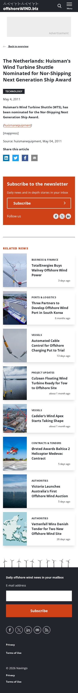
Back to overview (18, 46)
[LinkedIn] (68, 216)
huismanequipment (17, 125)
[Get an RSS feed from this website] (46, 630)
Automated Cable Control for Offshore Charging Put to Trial (48, 345)
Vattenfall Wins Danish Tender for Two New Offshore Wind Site (50, 529)
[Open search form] (59, 6)
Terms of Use (13, 653)
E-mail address (16, 585)
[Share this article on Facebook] (25, 158)
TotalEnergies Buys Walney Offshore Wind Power (49, 270)
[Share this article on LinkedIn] (6, 158)
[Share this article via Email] (34, 158)
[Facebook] (56, 216)
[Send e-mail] (37, 630)
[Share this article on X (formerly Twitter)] (15, 158)
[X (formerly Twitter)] (62, 216)
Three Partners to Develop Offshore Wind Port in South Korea (50, 308)
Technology (13, 91)
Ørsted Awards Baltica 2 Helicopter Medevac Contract (51, 454)
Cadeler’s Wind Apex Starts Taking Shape (47, 418)
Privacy (10, 644)
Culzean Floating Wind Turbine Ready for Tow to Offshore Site (49, 383)
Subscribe (22, 203)
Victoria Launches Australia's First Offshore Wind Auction (50, 491)
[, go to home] (20, 6)
